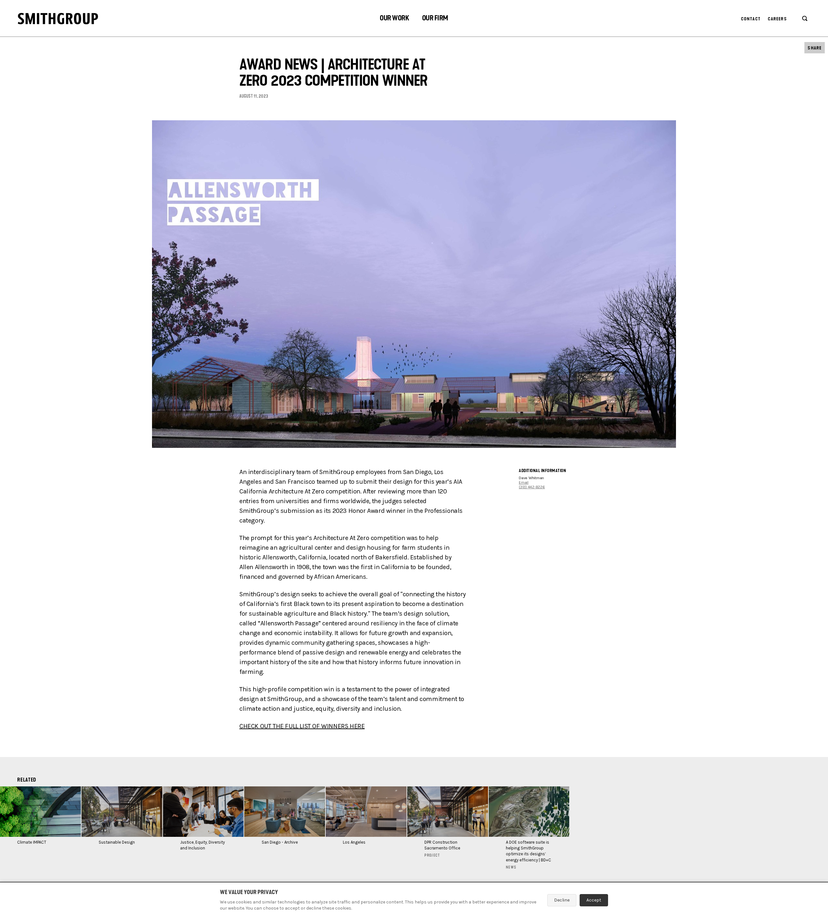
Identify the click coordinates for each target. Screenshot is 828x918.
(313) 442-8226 (532, 487)
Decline (562, 900)
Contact (750, 19)
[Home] (58, 18)
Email (523, 482)
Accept (593, 900)
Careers (777, 19)
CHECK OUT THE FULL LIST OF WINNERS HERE (302, 726)
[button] (394, 19)
